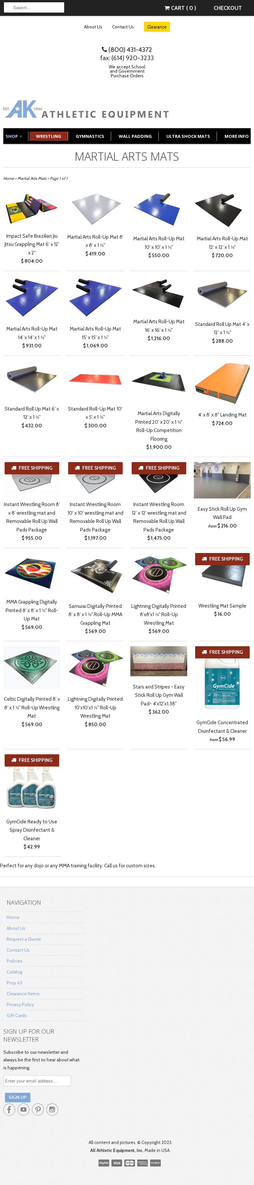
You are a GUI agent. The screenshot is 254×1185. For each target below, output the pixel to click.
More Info (237, 136)
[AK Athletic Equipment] (86, 113)
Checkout (228, 8)
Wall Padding (135, 136)
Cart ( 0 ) (183, 8)
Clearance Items (23, 994)
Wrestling (48, 136)
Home (13, 917)
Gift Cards (17, 1015)
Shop (13, 136)
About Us (93, 26)
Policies (14, 961)
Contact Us (123, 26)
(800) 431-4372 (129, 50)
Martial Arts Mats (127, 156)
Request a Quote (24, 939)
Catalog (14, 972)
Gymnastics (90, 136)
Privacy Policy (20, 1004)
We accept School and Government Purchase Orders (127, 71)
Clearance (157, 26)
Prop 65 (14, 983)
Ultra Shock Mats (188, 136)
